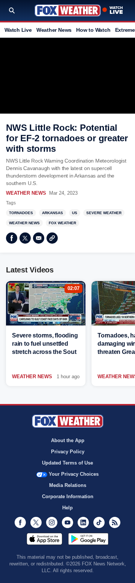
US (74, 213)
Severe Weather (104, 213)
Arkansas (52, 213)
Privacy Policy (67, 451)
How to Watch (93, 30)
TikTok (99, 522)
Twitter (25, 238)
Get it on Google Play (88, 539)
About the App (67, 440)
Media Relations (67, 485)
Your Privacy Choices (74, 474)
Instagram (51, 522)
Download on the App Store (44, 539)
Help (67, 507)
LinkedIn (83, 522)
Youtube (67, 522)
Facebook (11, 238)
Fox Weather (67, 10)
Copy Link (52, 238)
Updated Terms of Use (67, 463)
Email (38, 238)
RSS (114, 522)
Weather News (54, 30)
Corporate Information (67, 496)
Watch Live (18, 30)
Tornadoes (21, 213)
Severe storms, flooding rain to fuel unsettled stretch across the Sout (45, 343)
